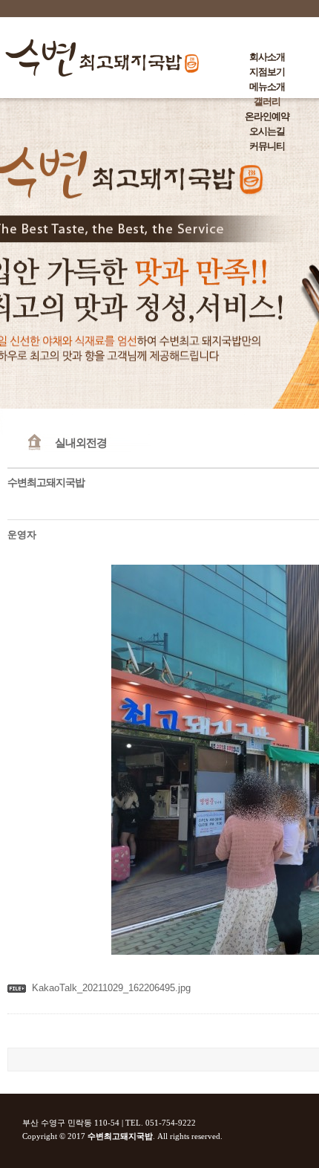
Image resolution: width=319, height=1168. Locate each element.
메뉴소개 (267, 86)
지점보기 (267, 71)
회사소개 (267, 56)
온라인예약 (267, 116)
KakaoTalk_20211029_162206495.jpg (111, 987)
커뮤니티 (267, 146)
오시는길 (267, 131)
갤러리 (267, 101)
